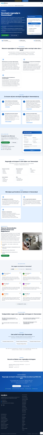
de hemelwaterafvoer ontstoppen (17, 348)
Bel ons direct (5, 255)
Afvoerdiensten (5, 5)
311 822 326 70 (34, 23)
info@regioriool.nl (4, 401)
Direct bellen (5, 35)
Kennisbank (23, 424)
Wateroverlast (11, 365)
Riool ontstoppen (24, 396)
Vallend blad (11, 367)
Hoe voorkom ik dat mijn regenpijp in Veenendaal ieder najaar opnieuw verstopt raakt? (31, 318)
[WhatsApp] (2, 405)
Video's (23, 425)
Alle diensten (24, 417)
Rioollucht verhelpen (4, 428)
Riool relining (24, 410)
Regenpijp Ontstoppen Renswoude (35, 341)
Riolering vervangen (25, 399)
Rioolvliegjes (24, 406)
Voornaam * (25, 137)
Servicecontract (24, 407)
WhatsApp (14, 142)
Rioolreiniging (24, 403)
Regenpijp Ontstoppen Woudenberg (21, 341)
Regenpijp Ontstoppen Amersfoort (8, 341)
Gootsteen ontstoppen (4, 418)
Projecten (23, 418)
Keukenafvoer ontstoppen (4, 424)
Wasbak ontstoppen (4, 421)
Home (2, 5)
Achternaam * (34, 137)
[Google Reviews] (4, 405)
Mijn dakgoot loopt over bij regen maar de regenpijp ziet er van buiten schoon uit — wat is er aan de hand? (10, 319)
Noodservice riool (24, 409)
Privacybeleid (29, 433)
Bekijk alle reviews (28, 269)
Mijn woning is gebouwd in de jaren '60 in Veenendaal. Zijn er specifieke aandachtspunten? (30, 323)
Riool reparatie (24, 400)
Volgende (31, 150)
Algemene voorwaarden (35, 433)
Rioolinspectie (24, 402)
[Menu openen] (41, 3)
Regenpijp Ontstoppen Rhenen (21, 343)
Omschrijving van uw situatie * (28, 144)
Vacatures (23, 421)
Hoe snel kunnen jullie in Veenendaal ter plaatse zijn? (10, 323)
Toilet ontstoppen (3, 417)
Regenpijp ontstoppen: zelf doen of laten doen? (16, 364)
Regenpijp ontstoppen (11, 5)
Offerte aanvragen (14, 35)
